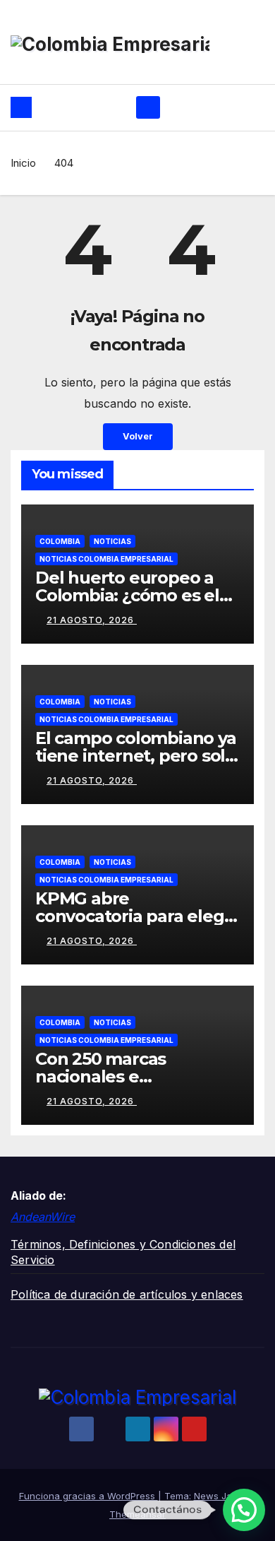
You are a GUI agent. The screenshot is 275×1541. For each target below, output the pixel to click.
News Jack (218, 1495)
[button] (244, 1510)
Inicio (23, 163)
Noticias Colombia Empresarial (106, 559)
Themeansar (137, 1514)
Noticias (112, 541)
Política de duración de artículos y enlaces (127, 1294)
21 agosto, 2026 (92, 620)
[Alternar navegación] (147, 107)
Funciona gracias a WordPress (88, 1495)
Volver (138, 436)
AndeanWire (43, 1217)
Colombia (59, 541)
